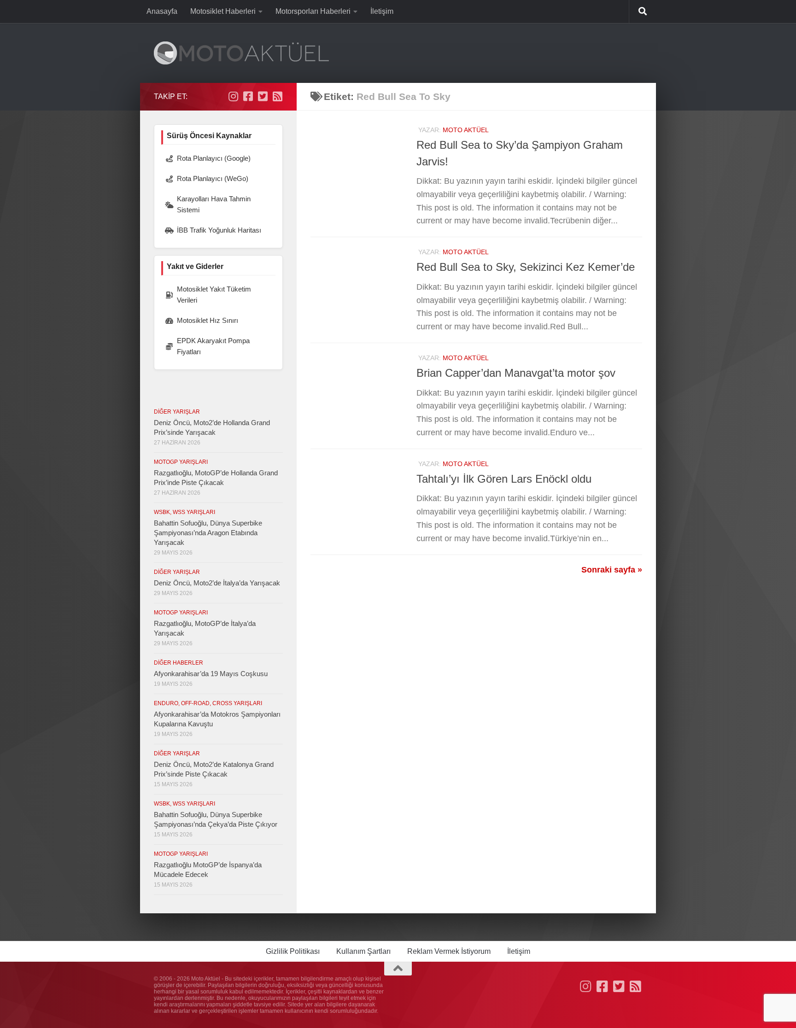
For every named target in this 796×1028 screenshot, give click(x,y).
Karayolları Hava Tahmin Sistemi (214, 204)
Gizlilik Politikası (293, 951)
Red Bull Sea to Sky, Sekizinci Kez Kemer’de (525, 267)
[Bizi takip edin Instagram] (233, 96)
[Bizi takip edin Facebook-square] (247, 96)
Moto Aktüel (466, 130)
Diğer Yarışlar (177, 412)
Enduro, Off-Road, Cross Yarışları (208, 703)
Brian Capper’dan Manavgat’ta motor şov (515, 373)
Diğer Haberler (178, 663)
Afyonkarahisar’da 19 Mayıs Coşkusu (211, 674)
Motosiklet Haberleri (223, 11)
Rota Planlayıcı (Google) (214, 158)
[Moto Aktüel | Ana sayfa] (241, 52)
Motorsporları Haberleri (313, 11)
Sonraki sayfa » (611, 569)
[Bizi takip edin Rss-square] (277, 96)
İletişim (381, 11)
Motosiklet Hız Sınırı (207, 320)
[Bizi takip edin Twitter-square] (262, 96)
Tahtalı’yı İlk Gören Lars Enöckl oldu (503, 479)
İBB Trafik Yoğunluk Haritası (219, 230)
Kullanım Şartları (363, 951)
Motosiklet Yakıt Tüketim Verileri (214, 294)
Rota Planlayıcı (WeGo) (212, 178)
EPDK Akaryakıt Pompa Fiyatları (213, 346)
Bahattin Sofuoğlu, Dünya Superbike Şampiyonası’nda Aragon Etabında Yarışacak (208, 532)
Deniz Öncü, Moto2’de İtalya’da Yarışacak (217, 583)
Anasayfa (161, 11)
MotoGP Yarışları (181, 462)
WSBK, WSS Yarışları (184, 512)
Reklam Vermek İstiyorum (449, 951)
